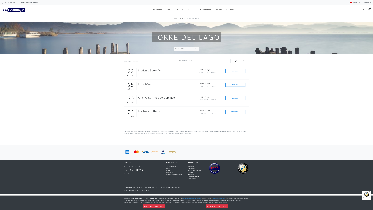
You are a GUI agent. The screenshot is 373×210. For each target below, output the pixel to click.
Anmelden (366, 3)
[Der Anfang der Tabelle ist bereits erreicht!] (180, 60)
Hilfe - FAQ (169, 172)
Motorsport (205, 10)
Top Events (232, 10)
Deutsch (355, 3)
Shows (170, 10)
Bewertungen (192, 168)
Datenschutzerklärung (218, 198)
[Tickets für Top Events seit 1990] (214, 169)
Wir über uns (191, 166)
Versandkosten (192, 179)
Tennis (219, 10)
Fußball (191, 10)
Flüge (168, 170)
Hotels (168, 168)
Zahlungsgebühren (193, 177)
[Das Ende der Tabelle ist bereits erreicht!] (191, 60)
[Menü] (370, 192)
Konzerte (157, 10)
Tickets (181, 18)
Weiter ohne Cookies (153, 206)
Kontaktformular (129, 174)
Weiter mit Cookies (216, 206)
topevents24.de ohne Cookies (192, 198)
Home (175, 18)
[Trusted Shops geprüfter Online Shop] (243, 169)
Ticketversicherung (172, 166)
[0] (368, 10)
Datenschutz (191, 174)
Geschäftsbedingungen (194, 170)
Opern (180, 10)
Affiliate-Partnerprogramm (174, 174)
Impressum (191, 172)
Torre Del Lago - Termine (186, 49)
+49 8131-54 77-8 (134, 170)
